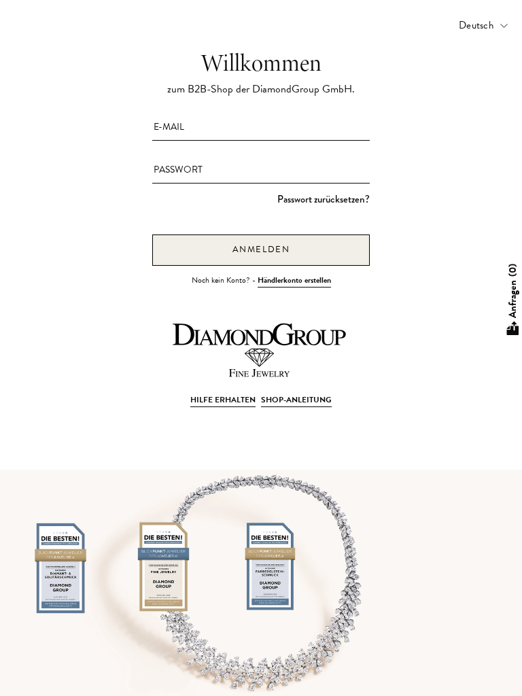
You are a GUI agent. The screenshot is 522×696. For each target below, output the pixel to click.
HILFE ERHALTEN (223, 400)
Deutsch (476, 25)
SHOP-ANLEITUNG (296, 400)
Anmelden (261, 249)
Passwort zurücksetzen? (323, 199)
